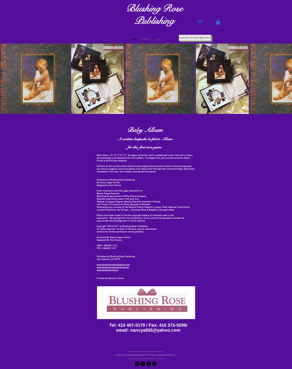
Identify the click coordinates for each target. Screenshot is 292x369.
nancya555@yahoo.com (155, 330)
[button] (218, 22)
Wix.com (171, 355)
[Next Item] (287, 79)
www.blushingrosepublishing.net (113, 267)
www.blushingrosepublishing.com (113, 264)
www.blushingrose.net (108, 270)
